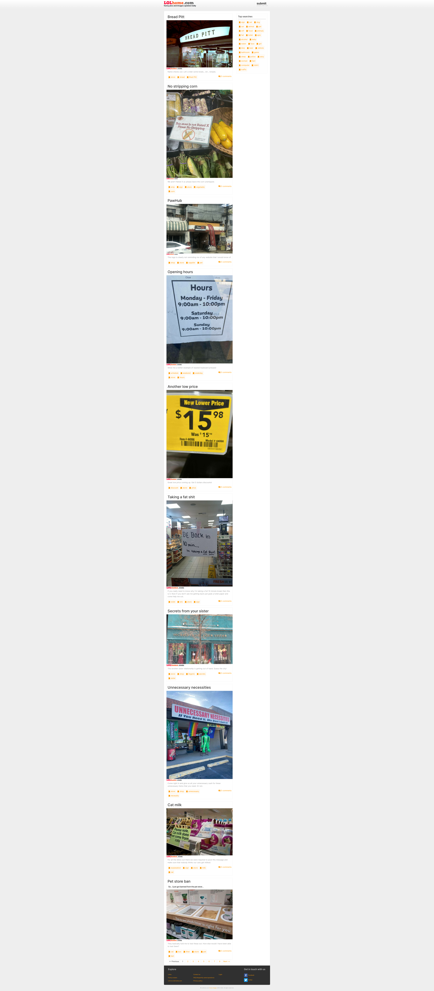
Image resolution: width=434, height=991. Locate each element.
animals (260, 31)
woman (244, 61)
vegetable (200, 187)
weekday (199, 373)
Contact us (196, 974)
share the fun (262, 4)
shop (172, 262)
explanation (175, 868)
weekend (186, 373)
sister (172, 678)
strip (172, 187)
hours (181, 377)
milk (204, 868)
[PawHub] (199, 229)
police (252, 56)
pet (201, 262)
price (193, 488)
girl (260, 44)
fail (242, 35)
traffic (243, 69)
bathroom (245, 52)
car (242, 26)
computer (245, 65)
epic (259, 35)
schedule (174, 373)
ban (172, 956)
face (252, 44)
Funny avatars (172, 977)
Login (220, 974)
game (256, 52)
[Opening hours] (199, 320)
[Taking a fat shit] (199, 544)
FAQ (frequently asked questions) (203, 977)
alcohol (244, 39)
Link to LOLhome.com (175, 981)
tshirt (255, 65)
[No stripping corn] (199, 134)
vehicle (260, 48)
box (179, 951)
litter (187, 951)
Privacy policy (197, 981)
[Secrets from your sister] (199, 640)
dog (258, 22)
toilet (172, 602)
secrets (202, 674)
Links (169, 974)
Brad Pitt (193, 77)
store (172, 77)
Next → (226, 961)
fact (253, 61)
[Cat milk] (199, 832)
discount (174, 488)
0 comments (225, 76)
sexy (261, 56)
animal (251, 26)
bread (182, 77)
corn (172, 191)
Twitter (250, 980)
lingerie (191, 674)
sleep (243, 56)
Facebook (251, 975)
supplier (191, 262)
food (250, 31)
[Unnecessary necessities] (199, 736)
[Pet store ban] (199, 913)
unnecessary (193, 791)
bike (243, 48)
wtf (242, 31)
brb (181, 602)
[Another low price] (199, 435)
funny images (213, 988)
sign (181, 187)
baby (253, 39)
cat (171, 872)
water (243, 44)
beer (251, 48)
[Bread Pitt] (199, 44)
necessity (174, 795)
